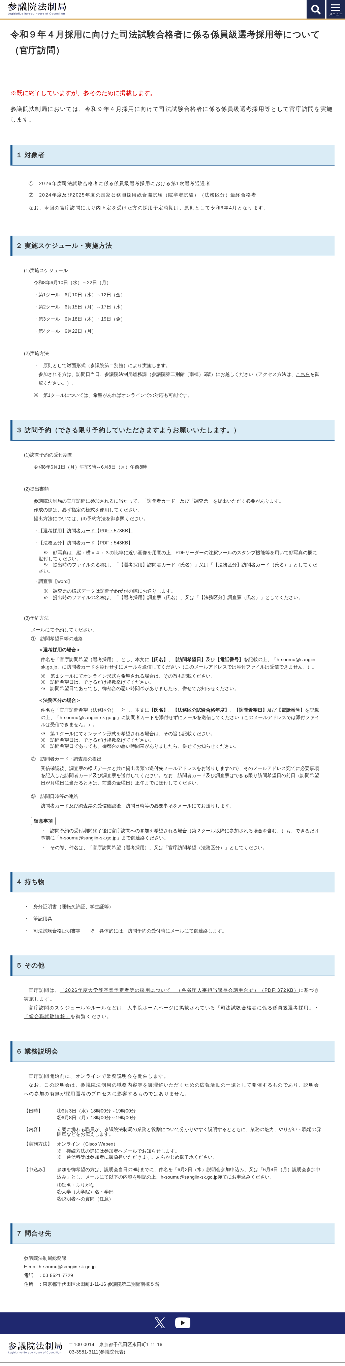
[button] (316, 9)
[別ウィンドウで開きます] (160, 1326)
